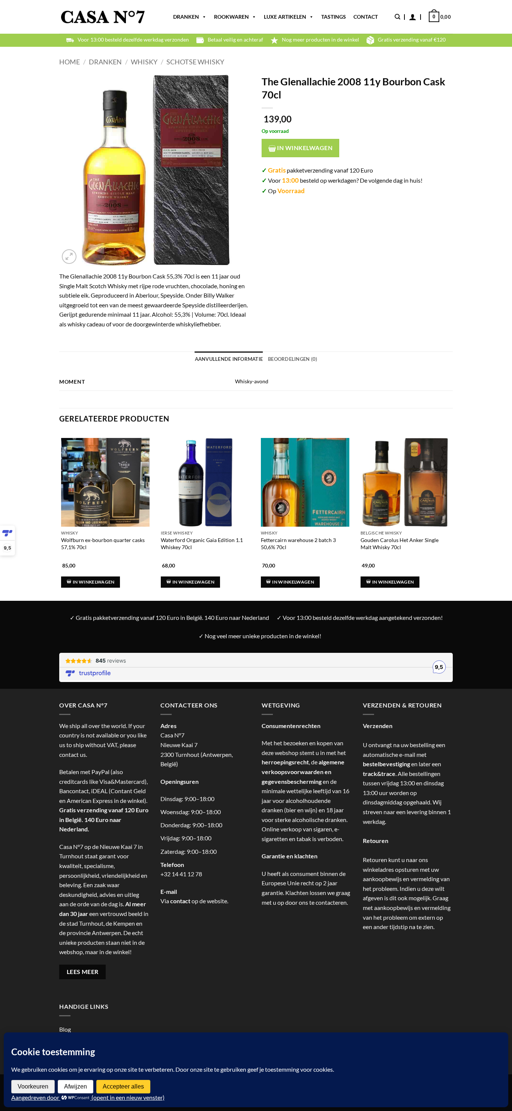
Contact (365, 16)
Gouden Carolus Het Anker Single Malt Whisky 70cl (400, 543)
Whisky (144, 62)
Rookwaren (231, 16)
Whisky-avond (251, 381)
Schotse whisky (195, 62)
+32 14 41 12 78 (181, 873)
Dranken (186, 16)
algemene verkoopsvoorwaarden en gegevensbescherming (303, 771)
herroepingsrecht (285, 761)
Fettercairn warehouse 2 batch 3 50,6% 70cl (298, 543)
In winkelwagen (304, 147)
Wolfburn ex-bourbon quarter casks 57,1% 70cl (103, 543)
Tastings (333, 16)
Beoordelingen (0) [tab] (292, 359)
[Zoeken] (397, 17)
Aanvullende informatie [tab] (229, 359)
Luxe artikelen (285, 16)
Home (69, 62)
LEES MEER (83, 971)
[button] (412, 17)
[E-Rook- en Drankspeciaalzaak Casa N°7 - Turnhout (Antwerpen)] (103, 17)
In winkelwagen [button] (94, 581)
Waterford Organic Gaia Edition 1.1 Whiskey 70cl (202, 543)
